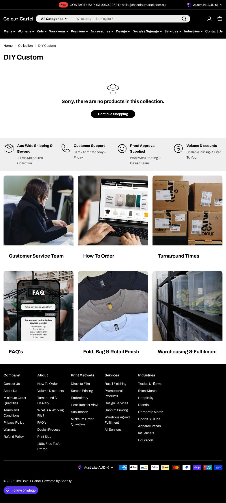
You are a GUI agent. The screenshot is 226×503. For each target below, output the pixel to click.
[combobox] (113, 18)
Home (8, 45)
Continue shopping (113, 114)
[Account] (209, 18)
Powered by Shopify (57, 481)
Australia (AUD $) (205, 5)
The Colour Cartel (28, 481)
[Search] (184, 18)
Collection (25, 45)
